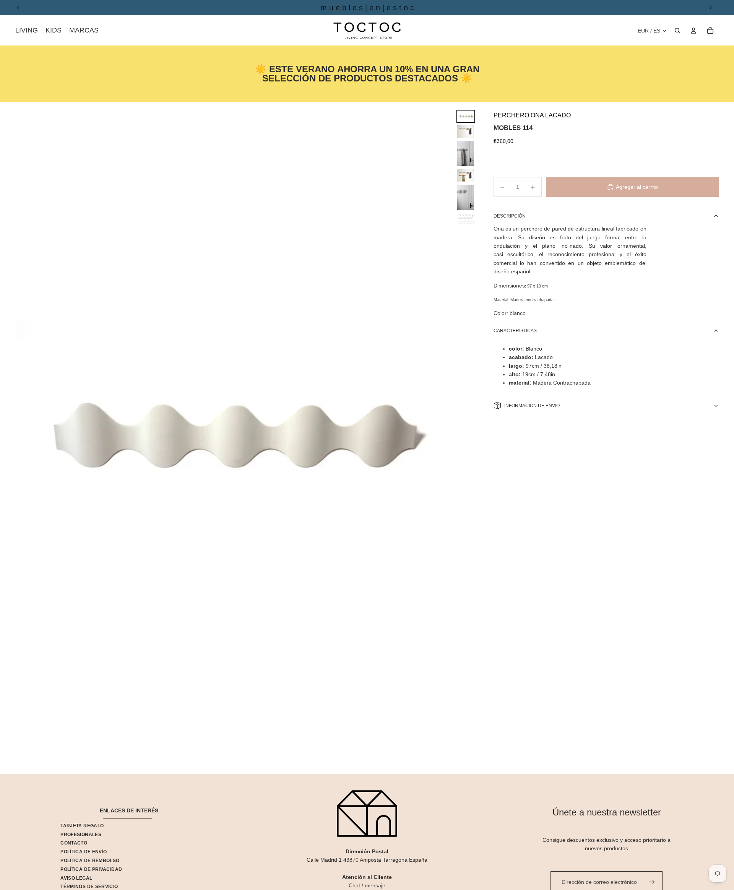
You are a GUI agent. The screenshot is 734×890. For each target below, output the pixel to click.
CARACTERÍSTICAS (515, 330)
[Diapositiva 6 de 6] (465, 219)
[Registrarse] (652, 882)
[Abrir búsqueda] (677, 30)
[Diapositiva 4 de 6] (465, 175)
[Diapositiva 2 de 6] (465, 131)
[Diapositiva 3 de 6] (465, 153)
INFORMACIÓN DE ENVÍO (532, 405)
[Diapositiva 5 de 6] (465, 197)
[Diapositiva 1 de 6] (465, 116)
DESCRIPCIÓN (510, 216)
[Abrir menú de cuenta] (693, 30)
